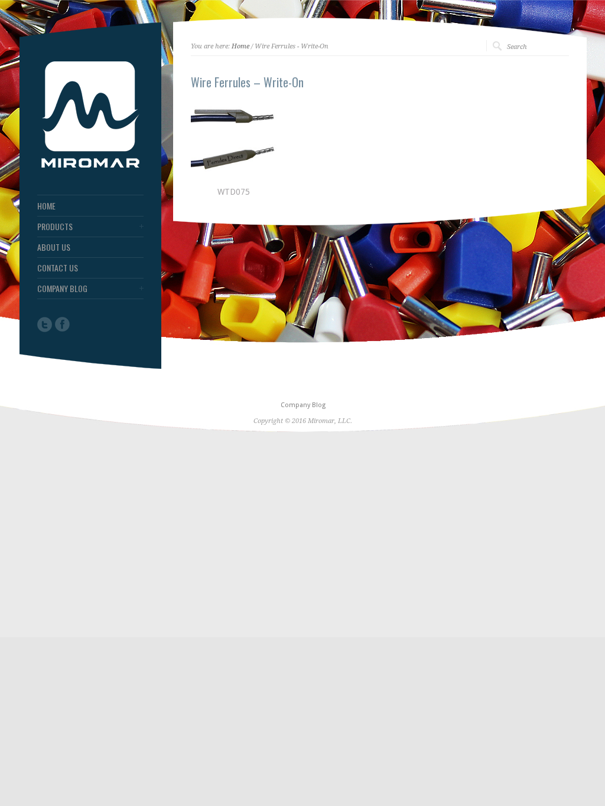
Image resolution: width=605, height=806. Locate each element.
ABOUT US (53, 247)
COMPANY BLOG (62, 288)
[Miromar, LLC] (90, 164)
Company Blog (303, 405)
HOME (46, 206)
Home (240, 46)
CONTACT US (57, 268)
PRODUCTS (55, 226)
